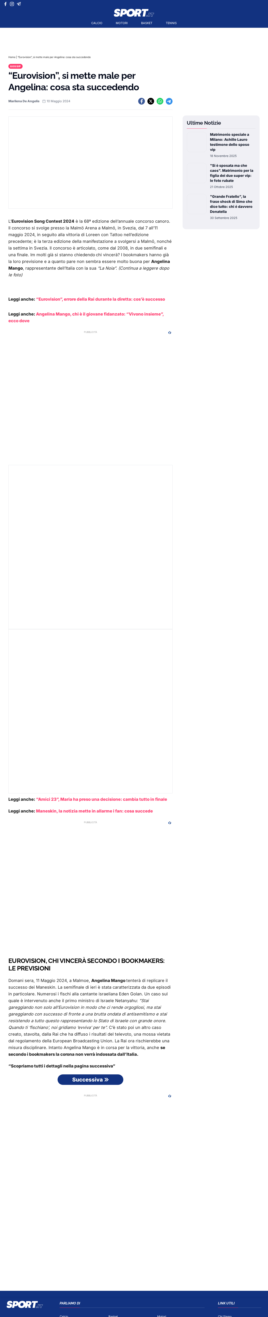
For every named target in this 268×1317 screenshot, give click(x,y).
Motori (122, 23)
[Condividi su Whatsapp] (160, 101)
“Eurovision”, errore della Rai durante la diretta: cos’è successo (100, 299)
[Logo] (134, 13)
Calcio (96, 23)
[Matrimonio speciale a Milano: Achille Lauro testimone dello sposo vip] (197, 145)
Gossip (15, 66)
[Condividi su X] (150, 101)
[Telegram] (19, 4)
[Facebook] (6, 4)
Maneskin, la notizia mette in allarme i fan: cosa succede (94, 811)
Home (11, 57)
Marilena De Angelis (24, 101)
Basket (146, 23)
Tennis (171, 23)
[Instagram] (12, 4)
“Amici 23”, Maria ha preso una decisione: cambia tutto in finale (101, 799)
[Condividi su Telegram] (169, 101)
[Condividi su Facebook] (141, 101)
